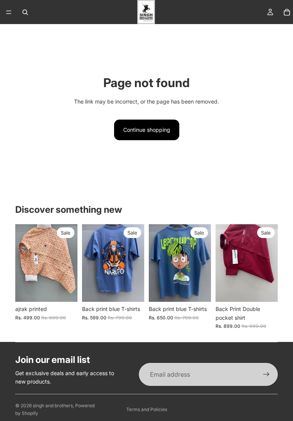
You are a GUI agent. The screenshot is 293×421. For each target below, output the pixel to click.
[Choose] (132, 290)
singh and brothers (53, 405)
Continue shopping (146, 129)
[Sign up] (266, 374)
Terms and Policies (146, 409)
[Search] (25, 12)
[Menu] (9, 12)
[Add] (65, 290)
